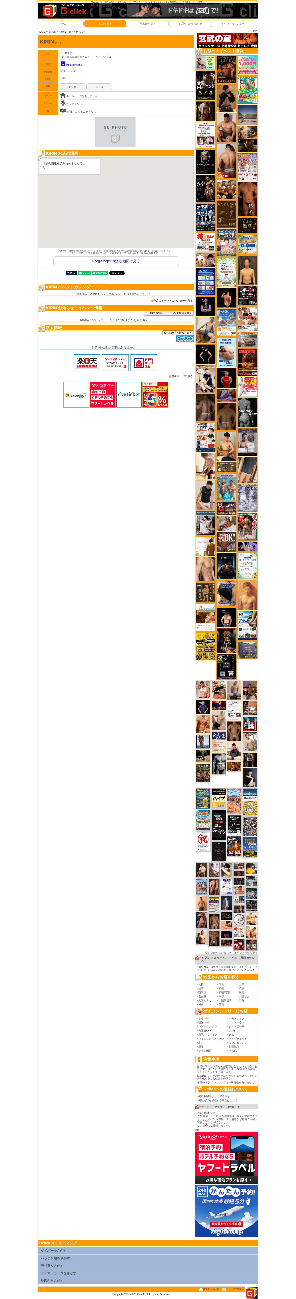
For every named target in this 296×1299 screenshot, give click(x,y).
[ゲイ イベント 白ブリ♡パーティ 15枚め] (247, 318)
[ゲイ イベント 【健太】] (202, 937)
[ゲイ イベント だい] (214, 921)
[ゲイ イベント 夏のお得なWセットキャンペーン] (247, 244)
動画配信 (234, 1046)
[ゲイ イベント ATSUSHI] (203, 756)
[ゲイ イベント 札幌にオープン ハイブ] (218, 798)
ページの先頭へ (235, 1289)
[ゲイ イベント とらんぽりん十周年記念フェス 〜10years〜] (206, 646)
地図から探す (148, 23)
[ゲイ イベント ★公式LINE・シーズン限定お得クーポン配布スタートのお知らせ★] (247, 65)
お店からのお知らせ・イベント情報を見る (233, 952)
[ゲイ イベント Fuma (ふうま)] (206, 305)
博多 (201, 1004)
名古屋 (202, 996)
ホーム (63, 23)
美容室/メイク (206, 1030)
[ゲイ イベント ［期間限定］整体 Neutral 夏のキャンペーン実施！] (206, 494)
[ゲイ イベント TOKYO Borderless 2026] (247, 166)
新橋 (221, 988)
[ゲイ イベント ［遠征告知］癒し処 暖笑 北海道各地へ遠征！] (226, 446)
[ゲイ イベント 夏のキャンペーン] (226, 272)
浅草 (201, 988)
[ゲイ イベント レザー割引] (247, 295)
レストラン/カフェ (209, 1026)
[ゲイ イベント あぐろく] (247, 386)
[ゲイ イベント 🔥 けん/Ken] (239, 908)
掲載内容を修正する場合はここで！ (219, 1100)
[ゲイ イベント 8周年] (203, 841)
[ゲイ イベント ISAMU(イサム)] (226, 617)
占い (201, 1042)
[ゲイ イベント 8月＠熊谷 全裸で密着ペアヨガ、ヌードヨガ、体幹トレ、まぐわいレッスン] (247, 114)
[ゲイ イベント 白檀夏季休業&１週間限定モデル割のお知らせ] (206, 437)
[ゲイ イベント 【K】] (206, 569)
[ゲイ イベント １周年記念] (247, 469)
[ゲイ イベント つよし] (226, 416)
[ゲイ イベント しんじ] (206, 407)
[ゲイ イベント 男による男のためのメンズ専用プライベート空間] (206, 281)
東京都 (52, 31)
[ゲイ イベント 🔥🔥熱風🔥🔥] (226, 640)
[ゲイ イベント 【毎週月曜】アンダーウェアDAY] (218, 705)
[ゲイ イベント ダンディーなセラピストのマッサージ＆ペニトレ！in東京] (203, 741)
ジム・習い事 (236, 1026)
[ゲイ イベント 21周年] (234, 846)
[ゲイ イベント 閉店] (218, 851)
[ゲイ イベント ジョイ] (251, 893)
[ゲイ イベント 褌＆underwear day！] (206, 135)
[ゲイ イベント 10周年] (250, 826)
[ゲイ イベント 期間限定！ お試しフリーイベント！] (226, 466)
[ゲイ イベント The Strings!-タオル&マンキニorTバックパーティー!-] (239, 899)
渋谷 (241, 988)
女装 (231, 1034)
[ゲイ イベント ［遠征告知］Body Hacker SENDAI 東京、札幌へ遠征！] (226, 127)
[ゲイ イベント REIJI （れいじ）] (226, 377)
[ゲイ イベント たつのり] (234, 731)
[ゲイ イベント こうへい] (206, 465)
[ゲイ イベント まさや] (206, 329)
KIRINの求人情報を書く (178, 332)
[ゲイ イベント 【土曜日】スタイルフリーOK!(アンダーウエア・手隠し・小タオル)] (251, 944)
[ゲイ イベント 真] (206, 111)
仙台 (221, 984)
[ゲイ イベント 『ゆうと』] (250, 777)
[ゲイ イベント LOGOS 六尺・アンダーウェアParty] (226, 69)
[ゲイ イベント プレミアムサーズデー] (239, 919)
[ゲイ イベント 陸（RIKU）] (202, 919)
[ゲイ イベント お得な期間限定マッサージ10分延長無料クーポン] (206, 259)
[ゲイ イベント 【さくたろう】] (226, 869)
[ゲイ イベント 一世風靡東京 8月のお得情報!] (226, 593)
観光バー (203, 1022)
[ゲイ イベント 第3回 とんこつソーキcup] (203, 819)
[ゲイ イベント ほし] (214, 938)
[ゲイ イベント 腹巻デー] (247, 497)
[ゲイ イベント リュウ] (247, 269)
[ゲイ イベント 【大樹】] (250, 689)
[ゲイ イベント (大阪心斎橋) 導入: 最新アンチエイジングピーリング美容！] (247, 441)
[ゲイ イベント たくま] (214, 870)
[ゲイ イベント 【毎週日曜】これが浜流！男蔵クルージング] (226, 508)
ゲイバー (80, 31)
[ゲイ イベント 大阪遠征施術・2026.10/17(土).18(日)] (251, 918)
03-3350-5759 (74, 64)
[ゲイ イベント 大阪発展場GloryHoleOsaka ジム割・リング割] (251, 905)
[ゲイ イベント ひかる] (218, 720)
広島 (241, 1000)
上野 (241, 984)
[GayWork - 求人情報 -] (185, 338)
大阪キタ (244, 996)
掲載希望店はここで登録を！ (215, 1096)
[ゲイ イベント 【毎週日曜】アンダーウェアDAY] (226, 395)
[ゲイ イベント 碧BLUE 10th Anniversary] (226, 565)
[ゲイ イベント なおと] (234, 751)
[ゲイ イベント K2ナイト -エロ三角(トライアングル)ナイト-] (239, 873)
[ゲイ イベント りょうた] (226, 97)
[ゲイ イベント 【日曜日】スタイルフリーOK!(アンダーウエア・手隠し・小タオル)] (226, 541)
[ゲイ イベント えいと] (239, 890)
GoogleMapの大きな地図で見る (116, 261)
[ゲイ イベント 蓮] (250, 759)
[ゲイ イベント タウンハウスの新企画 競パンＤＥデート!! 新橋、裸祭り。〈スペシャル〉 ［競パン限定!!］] (202, 886)
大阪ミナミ (204, 1000)
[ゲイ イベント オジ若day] (226, 886)
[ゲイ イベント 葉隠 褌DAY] (239, 932)
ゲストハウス (236, 1022)
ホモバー (203, 1018)
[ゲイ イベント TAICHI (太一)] (203, 706)
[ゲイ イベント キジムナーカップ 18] (203, 798)
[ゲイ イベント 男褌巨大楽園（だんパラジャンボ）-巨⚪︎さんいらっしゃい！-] (226, 486)
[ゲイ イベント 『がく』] (202, 870)
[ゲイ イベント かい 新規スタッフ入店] (247, 199)
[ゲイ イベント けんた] (214, 886)
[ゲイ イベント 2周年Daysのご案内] (226, 666)
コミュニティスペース (211, 1038)
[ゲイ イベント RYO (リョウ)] (226, 297)
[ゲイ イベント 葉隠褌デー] (206, 241)
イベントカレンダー (233, 23)
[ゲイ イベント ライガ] (203, 724)
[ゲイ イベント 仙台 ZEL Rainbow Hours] (214, 904)
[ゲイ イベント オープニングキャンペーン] (247, 225)
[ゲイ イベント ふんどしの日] (226, 213)
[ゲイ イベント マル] (234, 689)
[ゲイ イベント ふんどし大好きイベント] (206, 592)
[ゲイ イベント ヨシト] (251, 868)
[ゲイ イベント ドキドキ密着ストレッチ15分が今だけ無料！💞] (206, 161)
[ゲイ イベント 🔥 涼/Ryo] (234, 766)
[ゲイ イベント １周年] (234, 824)
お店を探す (105, 23)
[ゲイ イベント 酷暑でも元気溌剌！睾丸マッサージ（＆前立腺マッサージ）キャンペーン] (206, 617)
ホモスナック (236, 1018)
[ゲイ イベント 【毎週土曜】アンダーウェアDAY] (226, 942)
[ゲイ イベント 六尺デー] (206, 188)
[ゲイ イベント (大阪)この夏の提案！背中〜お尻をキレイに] (206, 522)
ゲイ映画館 (204, 1050)
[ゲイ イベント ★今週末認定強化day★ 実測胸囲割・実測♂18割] (247, 361)
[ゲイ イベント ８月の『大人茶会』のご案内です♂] (203, 772)
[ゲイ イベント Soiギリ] (218, 689)
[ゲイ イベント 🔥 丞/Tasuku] (239, 865)
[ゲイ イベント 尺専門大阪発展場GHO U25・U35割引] (250, 723)
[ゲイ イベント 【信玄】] (247, 138)
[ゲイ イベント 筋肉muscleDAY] (218, 763)
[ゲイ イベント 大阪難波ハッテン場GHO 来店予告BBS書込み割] (239, 944)
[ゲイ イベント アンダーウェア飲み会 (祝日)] (247, 649)
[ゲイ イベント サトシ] (251, 880)
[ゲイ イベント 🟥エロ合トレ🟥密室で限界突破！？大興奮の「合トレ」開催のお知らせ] (206, 85)
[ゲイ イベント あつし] (250, 741)
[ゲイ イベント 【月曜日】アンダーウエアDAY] (250, 707)
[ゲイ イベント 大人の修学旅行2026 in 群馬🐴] (234, 800)
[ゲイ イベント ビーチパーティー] (250, 847)
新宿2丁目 (65, 31)
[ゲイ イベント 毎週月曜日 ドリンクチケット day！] (234, 710)
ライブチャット (238, 1038)
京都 (221, 996)
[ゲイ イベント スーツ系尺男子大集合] (226, 915)
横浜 (241, 992)
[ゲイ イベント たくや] (202, 903)
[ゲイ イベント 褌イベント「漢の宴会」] (247, 526)
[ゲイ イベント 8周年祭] (250, 807)
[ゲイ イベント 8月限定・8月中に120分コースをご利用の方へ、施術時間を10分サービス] (247, 565)
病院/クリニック (207, 1034)
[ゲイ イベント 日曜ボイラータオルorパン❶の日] (226, 188)
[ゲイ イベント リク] (226, 160)
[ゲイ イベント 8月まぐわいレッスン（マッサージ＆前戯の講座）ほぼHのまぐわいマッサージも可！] (247, 339)
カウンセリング (238, 1042)
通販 (201, 1046)
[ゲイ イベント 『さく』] (226, 902)
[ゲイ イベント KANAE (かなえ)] (206, 353)
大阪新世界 (225, 1000)
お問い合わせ (211, 1289)
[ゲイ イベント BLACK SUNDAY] (247, 412)
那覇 (221, 1004)
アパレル (234, 1030)
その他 (233, 1050)
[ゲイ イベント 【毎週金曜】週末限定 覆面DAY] (226, 934)
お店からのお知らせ (190, 23)
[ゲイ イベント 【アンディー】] (226, 924)
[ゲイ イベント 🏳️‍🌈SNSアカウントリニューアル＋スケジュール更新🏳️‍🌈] (206, 546)
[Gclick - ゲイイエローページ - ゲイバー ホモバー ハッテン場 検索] (64, 10)
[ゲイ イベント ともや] (251, 932)
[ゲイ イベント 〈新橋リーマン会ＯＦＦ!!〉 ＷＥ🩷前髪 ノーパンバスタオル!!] (226, 242)
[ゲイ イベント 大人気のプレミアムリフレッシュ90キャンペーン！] (247, 546)
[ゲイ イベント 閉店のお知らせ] (218, 741)
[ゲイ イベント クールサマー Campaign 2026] (247, 625)
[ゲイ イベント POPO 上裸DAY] (247, 90)
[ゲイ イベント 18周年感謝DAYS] (250, 793)
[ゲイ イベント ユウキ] (247, 594)
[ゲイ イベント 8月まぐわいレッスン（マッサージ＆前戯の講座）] (226, 523)
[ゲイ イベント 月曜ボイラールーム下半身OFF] (203, 689)
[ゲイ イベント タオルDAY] (239, 881)
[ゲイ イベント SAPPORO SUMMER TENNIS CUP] (206, 217)
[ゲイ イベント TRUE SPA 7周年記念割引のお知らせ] (226, 352)
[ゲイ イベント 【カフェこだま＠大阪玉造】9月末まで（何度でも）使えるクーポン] (226, 322)
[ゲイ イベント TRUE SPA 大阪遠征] (206, 62)
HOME (41, 31)
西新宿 (202, 992)
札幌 (201, 984)
